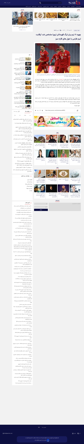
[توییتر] (35, 110)
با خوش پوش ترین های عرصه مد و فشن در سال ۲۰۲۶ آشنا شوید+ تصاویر (21, 27)
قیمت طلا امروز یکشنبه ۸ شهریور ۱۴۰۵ (51, 19)
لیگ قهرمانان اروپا (60, 79)
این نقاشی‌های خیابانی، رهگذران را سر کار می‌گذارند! (22, 266)
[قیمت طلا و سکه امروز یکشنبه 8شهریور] (63, 15)
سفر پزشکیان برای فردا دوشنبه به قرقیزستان (24, 212)
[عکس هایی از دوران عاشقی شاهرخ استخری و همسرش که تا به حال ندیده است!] (75, 139)
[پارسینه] (73, 2)
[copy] (77, 110)
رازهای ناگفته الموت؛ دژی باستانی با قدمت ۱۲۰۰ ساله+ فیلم (40, 145)
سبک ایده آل (29, 182)
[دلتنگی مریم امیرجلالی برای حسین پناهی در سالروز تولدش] (75, 153)
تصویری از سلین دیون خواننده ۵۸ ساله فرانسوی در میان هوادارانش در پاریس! (75, 195)
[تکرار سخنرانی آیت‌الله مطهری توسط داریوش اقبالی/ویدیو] (51, 188)
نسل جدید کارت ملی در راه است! (25, 270)
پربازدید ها (27, 111)
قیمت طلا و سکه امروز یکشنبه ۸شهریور (63, 19)
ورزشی (51, 6)
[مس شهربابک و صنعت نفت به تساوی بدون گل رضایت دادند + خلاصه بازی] (28, 102)
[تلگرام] (38, 110)
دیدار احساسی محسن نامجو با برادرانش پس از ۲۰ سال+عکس (63, 195)
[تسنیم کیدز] (57, 121)
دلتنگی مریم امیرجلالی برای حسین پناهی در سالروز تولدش (75, 160)
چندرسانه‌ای (34, 6)
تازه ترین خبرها (29, 188)
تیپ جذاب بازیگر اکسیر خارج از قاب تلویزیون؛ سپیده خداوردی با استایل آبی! (52, 161)
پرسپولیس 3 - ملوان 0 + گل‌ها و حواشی (23, 167)
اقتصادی (73, 6)
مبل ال (31, 190)
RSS (5, 2)
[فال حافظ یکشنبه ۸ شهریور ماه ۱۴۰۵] (40, 15)
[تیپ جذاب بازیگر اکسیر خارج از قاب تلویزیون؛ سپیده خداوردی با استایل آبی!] (51, 153)
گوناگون (78, 9)
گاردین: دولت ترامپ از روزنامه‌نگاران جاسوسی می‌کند (22, 206)
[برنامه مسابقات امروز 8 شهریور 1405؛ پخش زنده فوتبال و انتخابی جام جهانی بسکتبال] (28, 68)
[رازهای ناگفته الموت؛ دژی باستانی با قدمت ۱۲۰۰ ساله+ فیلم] (39, 139)
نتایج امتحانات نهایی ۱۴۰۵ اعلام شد (20, 107)
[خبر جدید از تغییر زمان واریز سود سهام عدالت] (28, 59)
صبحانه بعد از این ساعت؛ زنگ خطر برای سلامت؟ (23, 383)
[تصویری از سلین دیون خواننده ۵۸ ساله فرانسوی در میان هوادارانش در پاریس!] (75, 188)
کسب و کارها (28, 6)
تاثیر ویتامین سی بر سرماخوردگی (25, 208)
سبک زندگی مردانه (28, 184)
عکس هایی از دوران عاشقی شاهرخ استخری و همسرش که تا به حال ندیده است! (75, 145)
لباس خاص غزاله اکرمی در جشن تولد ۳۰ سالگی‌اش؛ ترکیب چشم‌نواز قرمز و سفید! (64, 161)
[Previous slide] (14, 18)
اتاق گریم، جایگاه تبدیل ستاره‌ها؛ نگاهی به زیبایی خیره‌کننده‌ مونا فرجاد (64, 145)
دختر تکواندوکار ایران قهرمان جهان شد (25, 226)
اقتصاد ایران (29, 180)
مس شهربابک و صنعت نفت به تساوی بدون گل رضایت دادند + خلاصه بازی (19, 102)
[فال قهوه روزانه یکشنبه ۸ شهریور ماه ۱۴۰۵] (51, 174)
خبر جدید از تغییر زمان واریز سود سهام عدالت (20, 59)
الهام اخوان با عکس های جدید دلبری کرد (52, 144)
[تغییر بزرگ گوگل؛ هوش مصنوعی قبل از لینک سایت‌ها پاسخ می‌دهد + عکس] (28, 92)
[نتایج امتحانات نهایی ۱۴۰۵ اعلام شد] (28, 107)
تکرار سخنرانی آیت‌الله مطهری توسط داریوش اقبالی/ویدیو (53, 195)
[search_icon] (40, 3)
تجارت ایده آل (29, 186)
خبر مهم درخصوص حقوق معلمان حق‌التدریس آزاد (23, 218)
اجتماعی (59, 6)
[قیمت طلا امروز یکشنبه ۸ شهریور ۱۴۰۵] (51, 15)
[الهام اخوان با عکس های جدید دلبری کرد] (51, 139)
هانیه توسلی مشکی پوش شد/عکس (40, 159)
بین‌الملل (64, 6)
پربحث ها (16, 111)
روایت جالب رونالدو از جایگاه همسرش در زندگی (23, 358)
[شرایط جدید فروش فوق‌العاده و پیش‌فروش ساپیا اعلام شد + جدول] (39, 174)
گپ (79, 433)
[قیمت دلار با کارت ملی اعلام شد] (28, 64)
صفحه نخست (78, 6)
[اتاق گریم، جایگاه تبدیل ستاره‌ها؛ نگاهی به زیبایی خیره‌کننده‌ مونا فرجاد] (63, 139)
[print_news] (42, 110)
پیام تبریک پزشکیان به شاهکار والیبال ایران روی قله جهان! (19, 74)
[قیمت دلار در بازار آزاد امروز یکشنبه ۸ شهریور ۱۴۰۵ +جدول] (74, 15)
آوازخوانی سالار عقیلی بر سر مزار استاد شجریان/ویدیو (22, 268)
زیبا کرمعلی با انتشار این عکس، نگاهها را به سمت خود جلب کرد (40, 195)
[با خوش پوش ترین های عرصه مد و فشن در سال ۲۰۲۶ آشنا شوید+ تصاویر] (22, 18)
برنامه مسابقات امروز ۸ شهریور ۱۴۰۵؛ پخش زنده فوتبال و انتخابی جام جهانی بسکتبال (19, 69)
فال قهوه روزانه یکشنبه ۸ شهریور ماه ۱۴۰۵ (52, 179)
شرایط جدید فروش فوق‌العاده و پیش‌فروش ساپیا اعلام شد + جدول (40, 180)
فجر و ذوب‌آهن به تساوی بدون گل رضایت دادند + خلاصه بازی (19, 98)
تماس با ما (8, 2)
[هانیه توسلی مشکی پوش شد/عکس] (39, 153)
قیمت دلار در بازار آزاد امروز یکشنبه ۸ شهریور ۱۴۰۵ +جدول (75, 19)
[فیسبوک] (40, 110)
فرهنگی (55, 6)
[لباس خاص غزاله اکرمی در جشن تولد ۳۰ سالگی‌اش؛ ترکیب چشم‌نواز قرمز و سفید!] (63, 153)
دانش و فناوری (46, 6)
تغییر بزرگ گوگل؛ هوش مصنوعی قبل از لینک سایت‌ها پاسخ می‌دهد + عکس (20, 93)
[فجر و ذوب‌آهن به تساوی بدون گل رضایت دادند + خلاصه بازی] (28, 97)
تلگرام (75, 433)
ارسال (41, 210)
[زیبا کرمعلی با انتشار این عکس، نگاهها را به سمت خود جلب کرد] (39, 188)
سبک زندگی (40, 6)
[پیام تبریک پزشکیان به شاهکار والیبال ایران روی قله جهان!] (28, 73)
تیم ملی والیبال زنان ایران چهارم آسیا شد (24, 276)
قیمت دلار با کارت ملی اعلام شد (19, 63)
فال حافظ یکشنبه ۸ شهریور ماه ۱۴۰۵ (40, 19)
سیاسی (68, 6)
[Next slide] (31, 18)
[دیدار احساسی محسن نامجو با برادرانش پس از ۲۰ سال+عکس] (63, 188)
